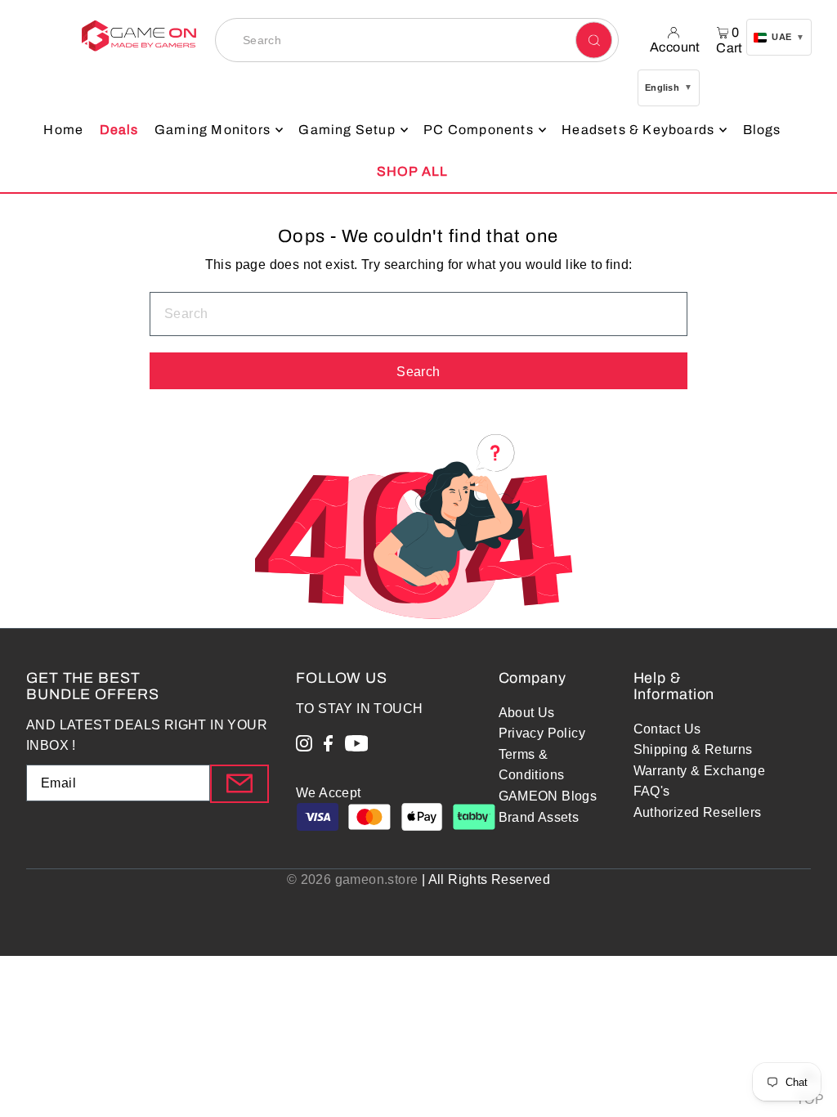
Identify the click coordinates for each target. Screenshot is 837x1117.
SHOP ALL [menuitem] (413, 171)
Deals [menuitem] (119, 130)
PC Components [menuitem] (478, 130)
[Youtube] (357, 746)
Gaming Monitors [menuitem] (212, 130)
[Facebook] (328, 746)
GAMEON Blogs (548, 796)
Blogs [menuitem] (762, 130)
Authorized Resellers (697, 812)
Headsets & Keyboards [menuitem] (638, 130)
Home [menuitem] (63, 130)
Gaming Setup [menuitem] (346, 130)
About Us (527, 713)
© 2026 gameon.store (352, 879)
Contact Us (667, 729)
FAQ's (651, 791)
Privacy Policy (542, 733)
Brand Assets (539, 817)
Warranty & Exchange (699, 771)
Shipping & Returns (693, 749)
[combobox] (417, 40)
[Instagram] (304, 746)
